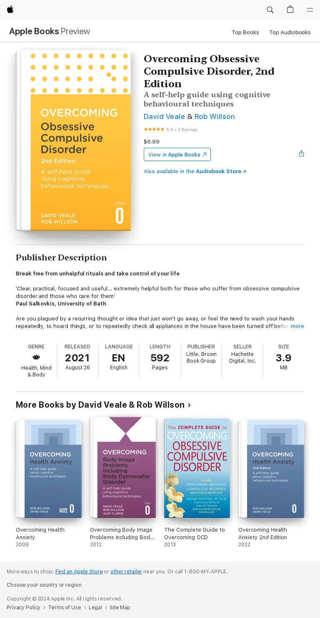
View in (174, 154)
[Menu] (310, 10)
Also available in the (192, 171)
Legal (95, 607)
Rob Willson (215, 116)
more (297, 326)
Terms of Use (64, 607)
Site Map (120, 607)
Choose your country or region (44, 585)
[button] (270, 10)
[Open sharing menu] (301, 154)
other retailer (126, 572)
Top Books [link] (245, 32)
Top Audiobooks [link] (290, 32)
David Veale (164, 116)
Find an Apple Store (79, 572)
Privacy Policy (23, 607)
